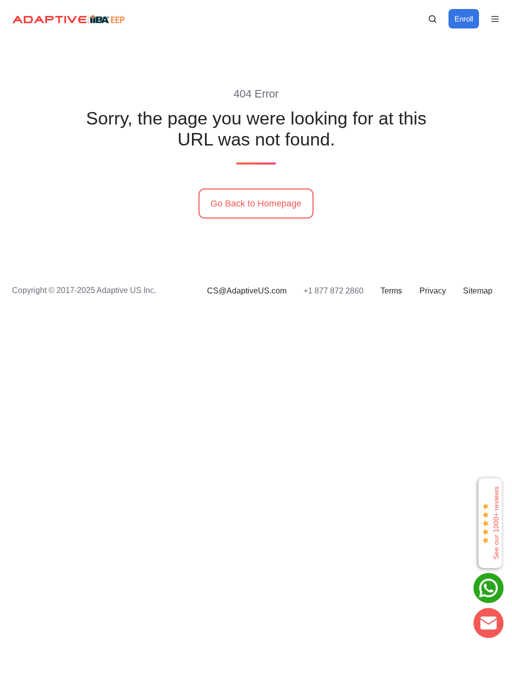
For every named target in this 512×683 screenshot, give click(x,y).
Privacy (433, 290)
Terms (391, 290)
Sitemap (477, 290)
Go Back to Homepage (256, 203)
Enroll (463, 18)
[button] (433, 19)
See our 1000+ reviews (490, 523)
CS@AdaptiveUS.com (246, 290)
